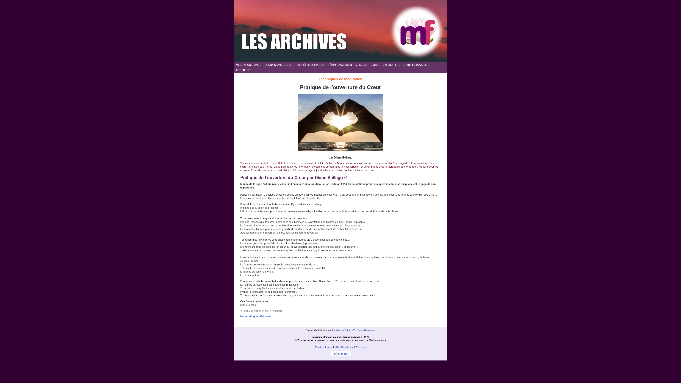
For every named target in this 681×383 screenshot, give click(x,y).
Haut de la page (341, 353)
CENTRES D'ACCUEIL (416, 64)
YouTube (357, 330)
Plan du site (347, 347)
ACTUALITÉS (243, 70)
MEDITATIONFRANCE (248, 64)
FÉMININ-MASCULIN (340, 64)
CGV (336, 347)
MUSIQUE (361, 64)
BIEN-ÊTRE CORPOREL (310, 64)
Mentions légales (324, 347)
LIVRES (374, 64)
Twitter (347, 330)
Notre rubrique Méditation (256, 316)
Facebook (337, 330)
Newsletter (369, 330)
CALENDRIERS (391, 64)
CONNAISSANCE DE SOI (279, 64)
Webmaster (361, 347)
